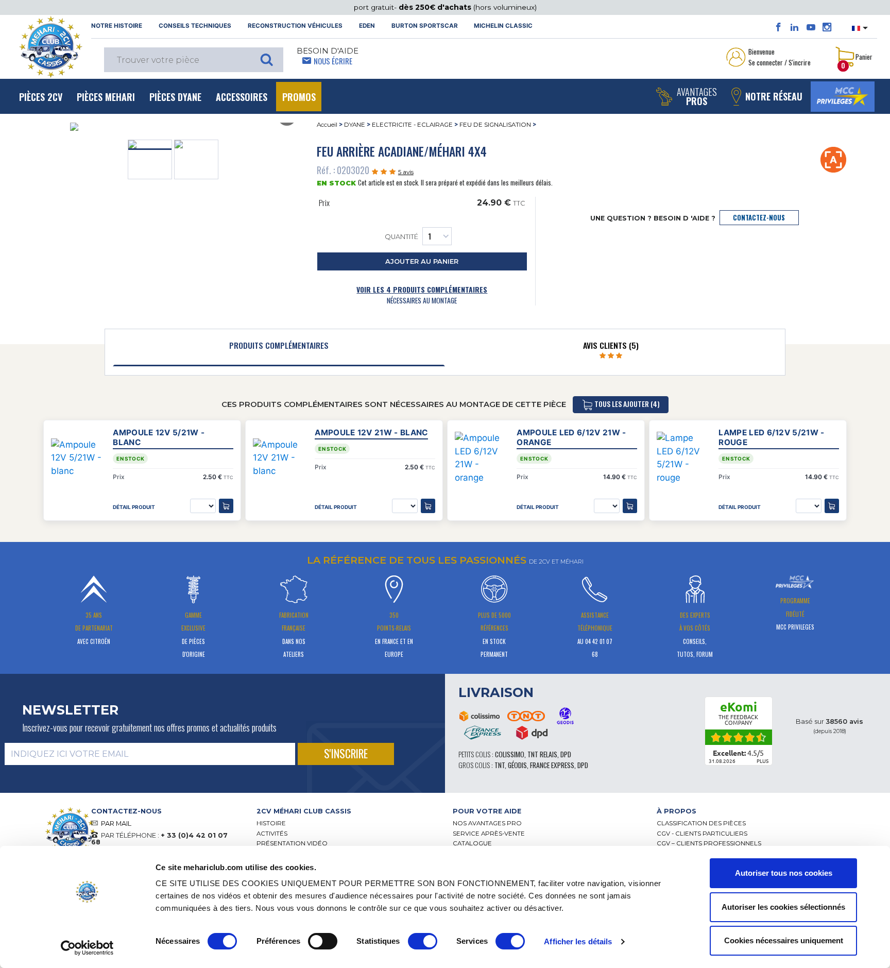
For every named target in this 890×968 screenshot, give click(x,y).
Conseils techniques (195, 25)
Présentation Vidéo (292, 843)
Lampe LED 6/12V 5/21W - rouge (771, 437)
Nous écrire (333, 60)
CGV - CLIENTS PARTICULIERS (702, 833)
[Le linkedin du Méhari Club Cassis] (794, 27)
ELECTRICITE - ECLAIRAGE (412, 124)
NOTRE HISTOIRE (116, 25)
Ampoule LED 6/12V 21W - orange (571, 437)
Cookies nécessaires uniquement (783, 940)
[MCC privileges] (843, 96)
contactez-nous (759, 218)
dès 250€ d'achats (436, 7)
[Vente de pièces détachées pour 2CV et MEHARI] (50, 47)
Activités (271, 833)
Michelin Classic (503, 25)
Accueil (327, 124)
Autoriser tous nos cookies (783, 873)
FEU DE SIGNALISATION (495, 124)
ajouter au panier (421, 261)
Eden (367, 25)
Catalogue (472, 843)
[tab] (279, 347)
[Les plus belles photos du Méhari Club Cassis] (826, 27)
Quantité (401, 237)
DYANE (354, 124)
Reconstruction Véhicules (295, 25)
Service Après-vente (489, 833)
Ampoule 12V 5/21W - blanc (158, 437)
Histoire (271, 823)
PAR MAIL (116, 823)
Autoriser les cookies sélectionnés (783, 907)
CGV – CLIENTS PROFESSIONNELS (709, 843)
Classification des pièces (701, 823)
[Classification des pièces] (833, 159)
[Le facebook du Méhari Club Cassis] (778, 27)
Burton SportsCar (424, 25)
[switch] (322, 941)
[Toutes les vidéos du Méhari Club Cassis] (811, 27)
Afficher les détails (578, 941)
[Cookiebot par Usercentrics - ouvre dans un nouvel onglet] (87, 948)
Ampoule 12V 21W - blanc (371, 432)
